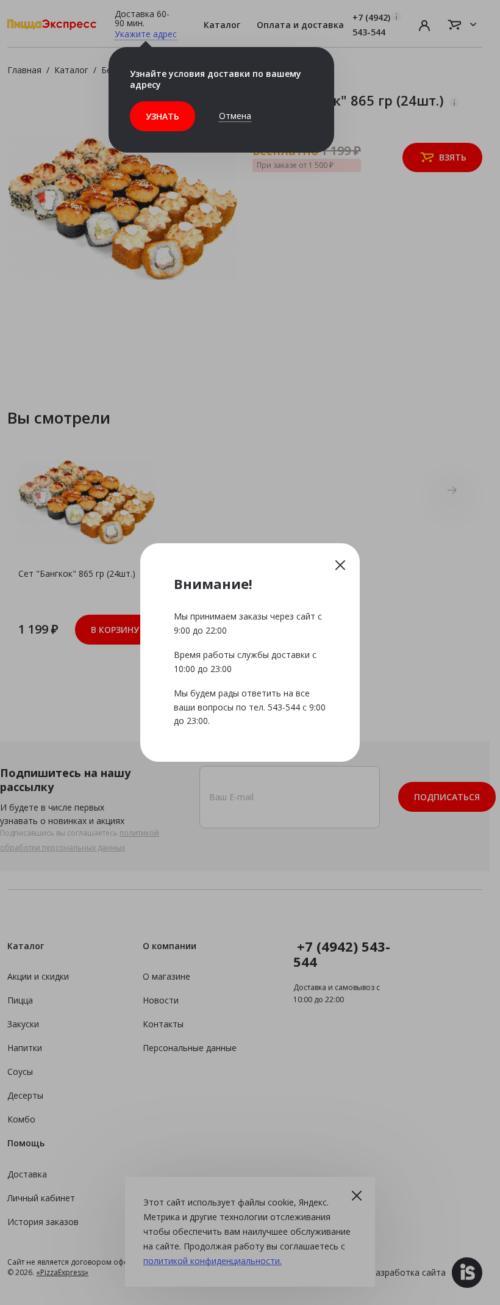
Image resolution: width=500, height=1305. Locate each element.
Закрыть (340, 564)
